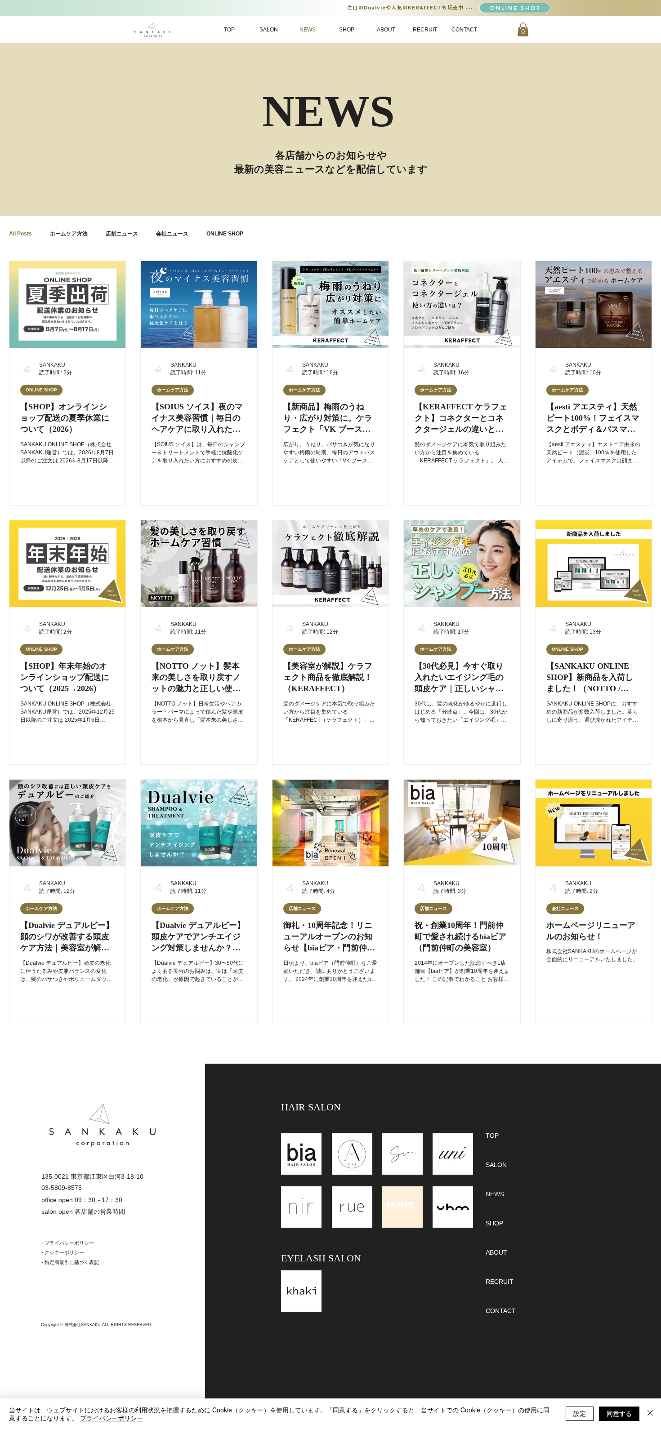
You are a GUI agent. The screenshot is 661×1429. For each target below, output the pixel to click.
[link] (523, 29)
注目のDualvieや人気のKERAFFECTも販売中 (406, 7)
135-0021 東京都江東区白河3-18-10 (92, 1176)
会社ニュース (172, 234)
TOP (492, 1135)
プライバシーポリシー (111, 1417)
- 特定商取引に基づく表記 (70, 1262)
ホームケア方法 (69, 234)
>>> (469, 8)
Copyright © (53, 1324)
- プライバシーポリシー (67, 1243)
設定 (579, 1413)
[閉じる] (650, 1414)
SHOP (494, 1223)
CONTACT (501, 1310)
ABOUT (496, 1252)
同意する (619, 1413)
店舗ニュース (122, 234)
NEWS (495, 1194)
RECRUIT (500, 1281)
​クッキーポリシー (64, 1252)
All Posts (20, 234)
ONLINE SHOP (224, 234)
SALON (496, 1164)
